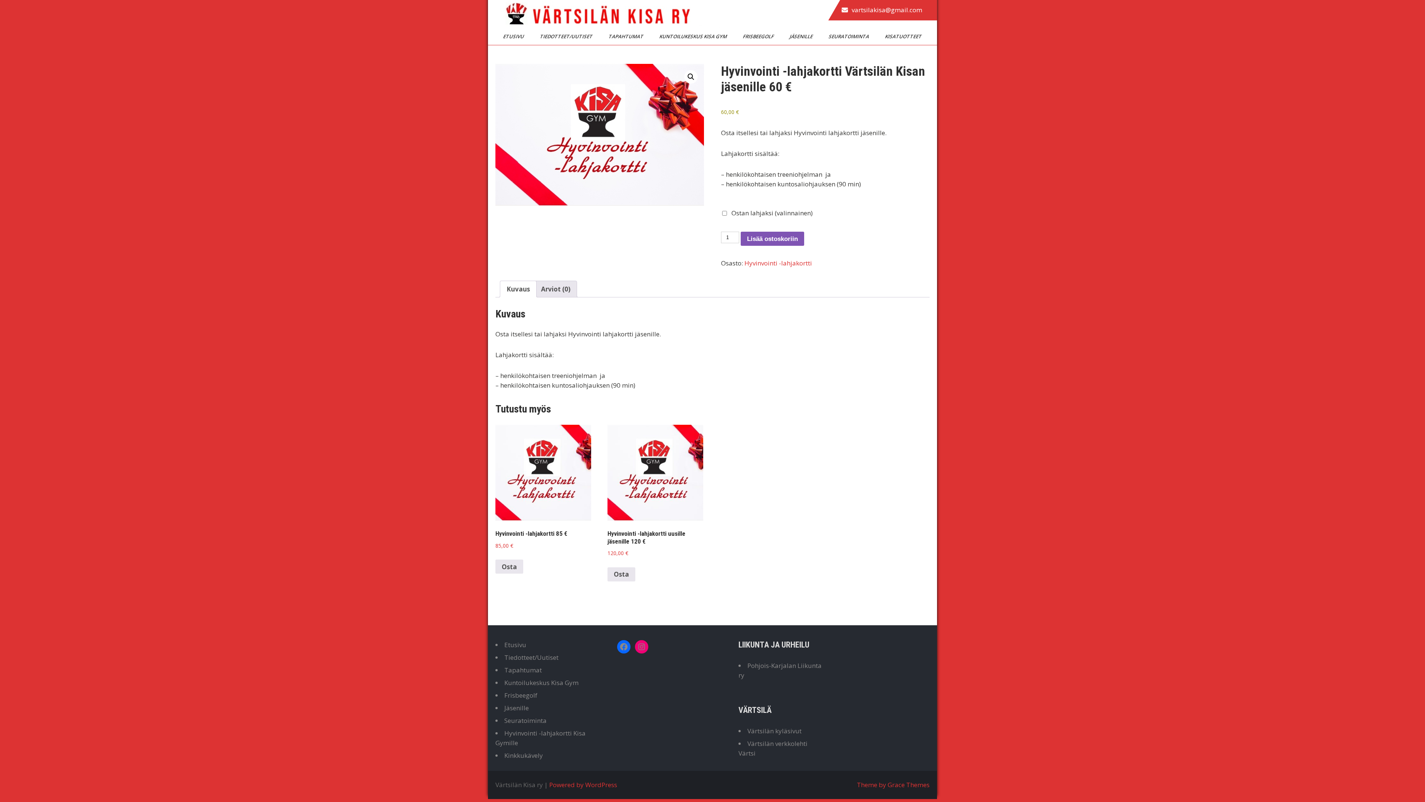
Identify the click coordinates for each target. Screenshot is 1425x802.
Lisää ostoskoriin (772, 238)
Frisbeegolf (759, 36)
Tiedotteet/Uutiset (566, 36)
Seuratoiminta (849, 36)
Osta (509, 567)
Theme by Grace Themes (893, 784)
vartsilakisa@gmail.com (887, 10)
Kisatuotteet (904, 36)
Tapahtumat (626, 36)
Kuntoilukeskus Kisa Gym (694, 36)
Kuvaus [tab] (518, 289)
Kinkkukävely (523, 755)
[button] (691, 77)
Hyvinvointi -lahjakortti (778, 263)
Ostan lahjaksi (771, 213)
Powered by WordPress (583, 784)
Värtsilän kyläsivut (774, 731)
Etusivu (514, 36)
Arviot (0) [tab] (555, 289)
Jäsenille (802, 36)
